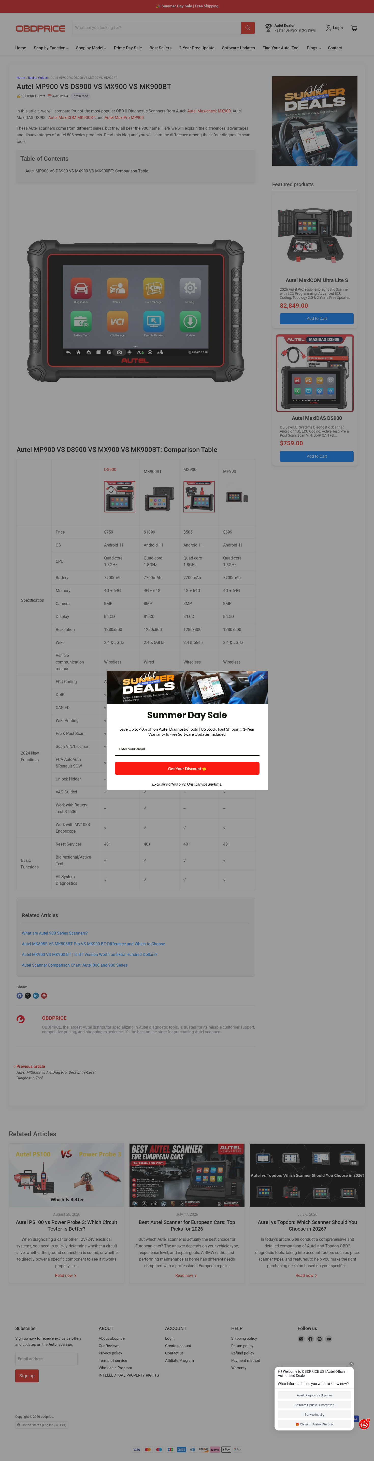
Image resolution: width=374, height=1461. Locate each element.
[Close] (261, 677)
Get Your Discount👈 (187, 768)
